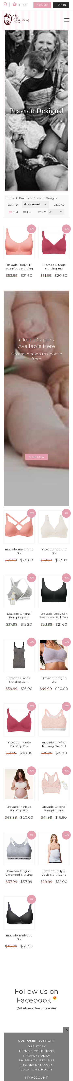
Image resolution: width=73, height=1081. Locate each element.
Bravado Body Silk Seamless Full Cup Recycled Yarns (54, 617)
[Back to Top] (66, 1030)
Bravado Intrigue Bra (54, 679)
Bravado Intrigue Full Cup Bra (19, 808)
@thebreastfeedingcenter (36, 1008)
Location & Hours (36, 1069)
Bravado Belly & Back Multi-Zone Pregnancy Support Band (54, 876)
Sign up (42, 4)
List (29, 212)
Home (10, 198)
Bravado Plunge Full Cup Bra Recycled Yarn (19, 746)
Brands (24, 198)
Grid (15, 212)
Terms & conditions (36, 1051)
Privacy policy (36, 1055)
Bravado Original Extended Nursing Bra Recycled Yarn (19, 874)
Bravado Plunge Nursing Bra (54, 266)
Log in (61, 4)
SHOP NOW (36, 456)
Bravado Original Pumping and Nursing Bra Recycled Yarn (54, 812)
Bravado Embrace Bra (19, 937)
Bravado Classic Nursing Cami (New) (19, 681)
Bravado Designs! (45, 198)
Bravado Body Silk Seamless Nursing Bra (19, 268)
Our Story (36, 1046)
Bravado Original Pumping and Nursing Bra (19, 617)
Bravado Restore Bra (54, 551)
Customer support (36, 1065)
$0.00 (23, 4)
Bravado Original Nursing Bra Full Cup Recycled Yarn (54, 746)
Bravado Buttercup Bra (19, 551)
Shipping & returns (36, 1060)
